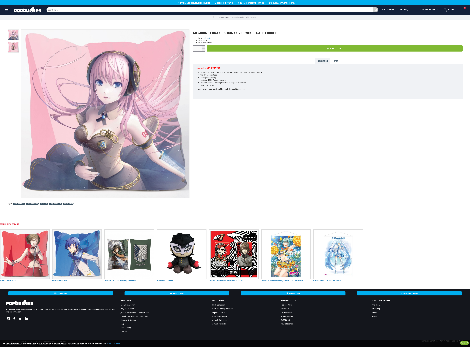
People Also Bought (9, 224)
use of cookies (113, 343)
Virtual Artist (68, 204)
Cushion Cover (32, 204)
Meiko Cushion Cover (8, 281)
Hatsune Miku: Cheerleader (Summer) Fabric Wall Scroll (282, 281)
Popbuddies (207, 38)
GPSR (336, 61)
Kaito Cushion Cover (59, 281)
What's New (178, 293)
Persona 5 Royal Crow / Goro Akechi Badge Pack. (227, 281)
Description (323, 61)
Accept (464, 343)
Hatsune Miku (223, 17)
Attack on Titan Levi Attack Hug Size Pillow (120, 281)
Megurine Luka (55, 204)
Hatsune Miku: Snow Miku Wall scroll (327, 281)
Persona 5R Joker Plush (166, 281)
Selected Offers (410, 293)
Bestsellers (294, 293)
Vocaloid (44, 204)
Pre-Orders (61, 293)
